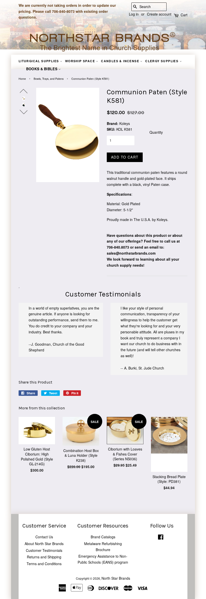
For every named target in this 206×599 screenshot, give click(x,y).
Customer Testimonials (44, 550)
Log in (134, 14)
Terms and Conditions (44, 563)
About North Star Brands (44, 543)
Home (22, 79)
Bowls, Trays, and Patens (49, 79)
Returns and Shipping (44, 556)
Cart (184, 14)
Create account (159, 14)
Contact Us (44, 536)
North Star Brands (115, 578)
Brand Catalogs (103, 536)
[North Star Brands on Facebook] (161, 538)
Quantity (156, 132)
